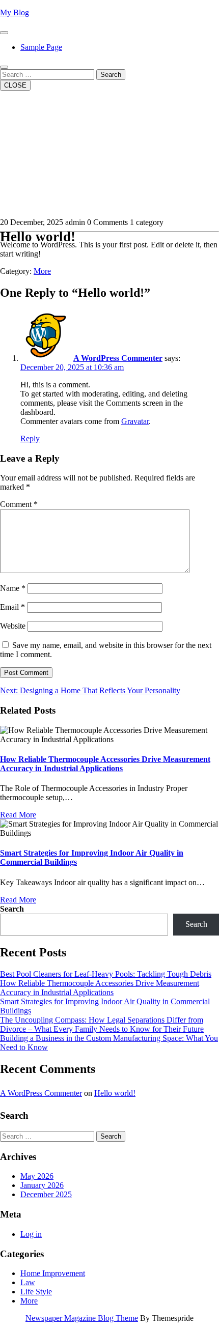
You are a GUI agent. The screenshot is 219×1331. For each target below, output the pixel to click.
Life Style (36, 1291)
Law (27, 1282)
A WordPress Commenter (117, 358)
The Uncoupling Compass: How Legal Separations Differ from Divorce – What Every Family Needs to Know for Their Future (102, 1024)
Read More (18, 814)
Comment (19, 504)
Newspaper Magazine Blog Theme (81, 1318)
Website (12, 625)
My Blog (14, 12)
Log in (31, 1234)
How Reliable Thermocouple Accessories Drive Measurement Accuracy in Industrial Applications (105, 764)
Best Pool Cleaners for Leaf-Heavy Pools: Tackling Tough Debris (105, 974)
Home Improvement (52, 1273)
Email (12, 607)
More (42, 271)
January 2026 (42, 1185)
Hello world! (114, 1093)
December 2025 (46, 1194)
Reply (30, 438)
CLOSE (15, 85)
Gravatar (135, 421)
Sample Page (41, 47)
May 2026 (36, 1176)
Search (110, 74)
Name (12, 588)
